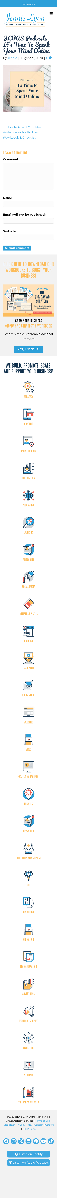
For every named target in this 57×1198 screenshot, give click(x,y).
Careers (49, 1124)
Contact (38, 1124)
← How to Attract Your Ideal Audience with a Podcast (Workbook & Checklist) (22, 132)
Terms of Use (42, 1120)
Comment (10, 159)
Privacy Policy (24, 1124)
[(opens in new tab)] (28, 300)
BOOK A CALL (28, 4)
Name (7, 198)
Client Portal (29, 1129)
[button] (6, 1141)
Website (9, 231)
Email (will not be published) (24, 214)
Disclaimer (9, 1124)
